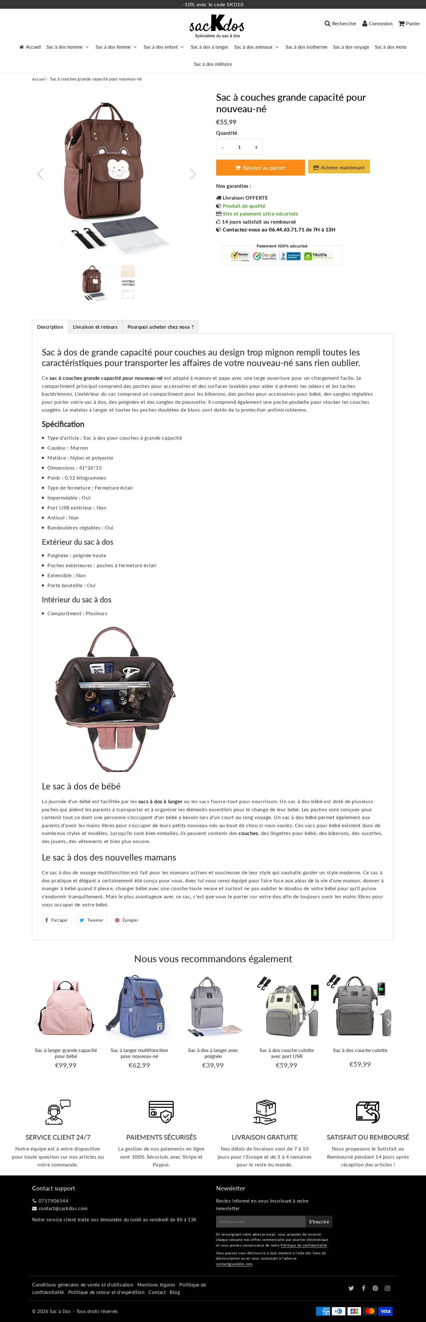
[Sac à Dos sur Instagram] (387, 1288)
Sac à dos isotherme (306, 47)
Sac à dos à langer (210, 47)
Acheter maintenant (344, 167)
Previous (39, 173)
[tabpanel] (94, 282)
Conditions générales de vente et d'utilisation (82, 1284)
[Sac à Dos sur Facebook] (364, 1288)
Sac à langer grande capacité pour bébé (66, 1053)
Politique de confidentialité (304, 1245)
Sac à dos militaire (213, 64)
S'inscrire (319, 1221)
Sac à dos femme (113, 47)
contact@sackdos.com (63, 1208)
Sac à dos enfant (161, 47)
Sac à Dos (60, 1311)
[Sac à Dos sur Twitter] (352, 1288)
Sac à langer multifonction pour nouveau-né (139, 1053)
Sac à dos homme (64, 47)
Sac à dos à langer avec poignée (213, 1053)
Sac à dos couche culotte (360, 1050)
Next (193, 173)
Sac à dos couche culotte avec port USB (286, 1053)
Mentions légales (156, 1284)
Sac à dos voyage (351, 47)
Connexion (381, 23)
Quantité (226, 133)
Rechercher (344, 23)
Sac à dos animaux (253, 47)
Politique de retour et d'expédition (106, 1292)
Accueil (33, 47)
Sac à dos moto (391, 47)
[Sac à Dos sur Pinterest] (376, 1288)
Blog (175, 1292)
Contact (157, 1292)
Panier (413, 23)
